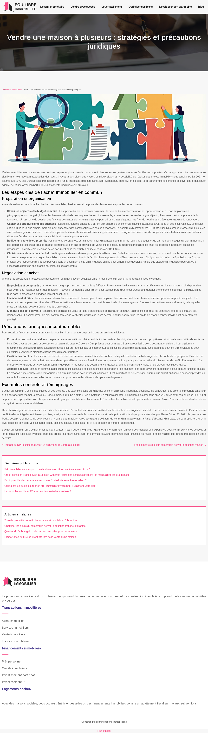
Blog (201, 6)
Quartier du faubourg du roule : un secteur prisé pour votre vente (40, 531)
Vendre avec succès (83, 6)
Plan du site (104, 730)
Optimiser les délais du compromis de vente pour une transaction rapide (45, 526)
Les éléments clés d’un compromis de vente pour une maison (168, 444)
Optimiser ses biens (141, 6)
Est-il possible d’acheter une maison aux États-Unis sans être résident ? (45, 480)
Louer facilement (112, 6)
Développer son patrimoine (175, 6)
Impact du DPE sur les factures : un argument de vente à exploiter (42, 444)
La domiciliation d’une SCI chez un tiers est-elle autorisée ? (37, 491)
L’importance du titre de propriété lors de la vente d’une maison (40, 537)
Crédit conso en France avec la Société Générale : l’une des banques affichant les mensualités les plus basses (67, 474)
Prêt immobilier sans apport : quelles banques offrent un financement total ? (47, 469)
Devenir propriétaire (52, 6)
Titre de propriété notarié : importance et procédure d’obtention (40, 520)
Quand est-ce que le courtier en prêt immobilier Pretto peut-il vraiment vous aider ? (51, 486)
